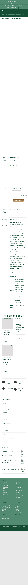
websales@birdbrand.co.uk (8, 512)
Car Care (5, 441)
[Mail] (21, 517)
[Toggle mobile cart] (22, 11)
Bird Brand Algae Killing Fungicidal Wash (20, 325)
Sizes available (7, 192)
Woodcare (19, 209)
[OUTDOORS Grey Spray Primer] (7, 323)
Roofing (5, 419)
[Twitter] (18, 517)
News (4, 490)
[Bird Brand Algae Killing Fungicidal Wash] (20, 320)
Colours (7, 188)
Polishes (5, 427)
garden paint (8, 212)
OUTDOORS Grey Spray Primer (7, 331)
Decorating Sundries (8, 438)
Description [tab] (5, 219)
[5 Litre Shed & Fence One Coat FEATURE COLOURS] (7, 350)
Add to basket (18, 200)
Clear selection (23, 195)
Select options (5, 340)
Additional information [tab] (5, 224)
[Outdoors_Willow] (14, 87)
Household (5, 430)
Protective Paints (13, 209)
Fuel (4, 434)
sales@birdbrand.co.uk (14, 3)
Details (10, 339)
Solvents (5, 412)
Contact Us (5, 485)
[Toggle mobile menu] (25, 11)
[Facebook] (16, 517)
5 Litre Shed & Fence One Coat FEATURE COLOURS (7, 360)
